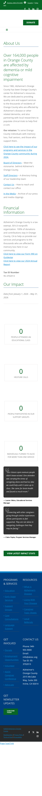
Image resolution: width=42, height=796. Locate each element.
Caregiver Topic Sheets (30, 611)
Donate (8, 650)
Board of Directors (13, 162)
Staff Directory (11, 175)
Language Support (9, 627)
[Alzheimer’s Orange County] (21, 12)
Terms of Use (8, 737)
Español (30, 3)
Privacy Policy (18, 735)
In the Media (10, 193)
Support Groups (9, 608)
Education (10, 590)
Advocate (9, 684)
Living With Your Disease (30, 601)
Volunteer (9, 665)
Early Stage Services (10, 598)
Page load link (7, 743)
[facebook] (25, 9)
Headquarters (8, 735)
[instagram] (37, 9)
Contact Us (9, 184)
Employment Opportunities (11, 658)
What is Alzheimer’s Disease (29, 590)
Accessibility (18, 737)
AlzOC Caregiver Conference (10, 675)
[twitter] (29, 9)
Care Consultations (11, 617)
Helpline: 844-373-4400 (15, 3)
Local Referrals (28, 620)
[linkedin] (33, 9)
